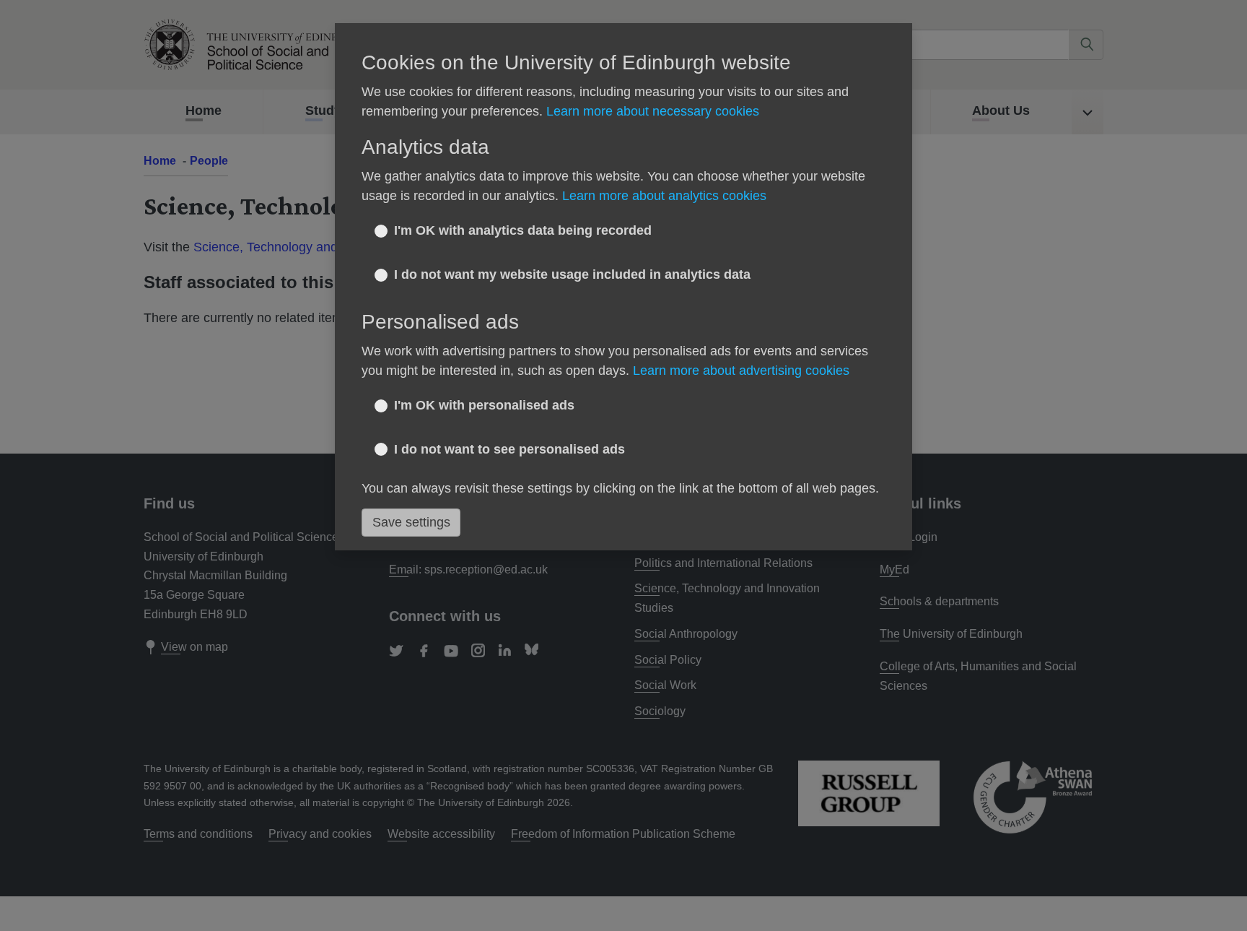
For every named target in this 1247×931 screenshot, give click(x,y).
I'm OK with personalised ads (484, 405)
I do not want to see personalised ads (509, 449)
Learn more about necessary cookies (652, 111)
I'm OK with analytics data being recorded (523, 230)
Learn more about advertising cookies (741, 370)
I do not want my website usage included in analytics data (572, 274)
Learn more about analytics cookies (664, 196)
